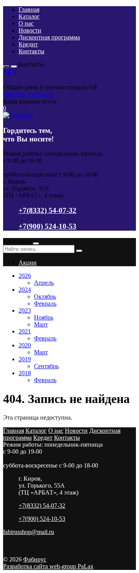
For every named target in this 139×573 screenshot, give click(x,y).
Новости (30, 30)
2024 (25, 289)
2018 (25, 373)
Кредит (28, 44)
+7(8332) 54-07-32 (47, 210)
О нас (26, 23)
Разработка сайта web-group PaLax (48, 566)
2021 (25, 331)
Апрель (44, 282)
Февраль (45, 303)
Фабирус (34, 559)
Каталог (29, 16)
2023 (25, 310)
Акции (28, 262)
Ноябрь (43, 317)
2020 (25, 345)
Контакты (31, 51)
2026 (25, 275)
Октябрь (45, 296)
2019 (25, 359)
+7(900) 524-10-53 (47, 226)
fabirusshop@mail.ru (28, 532)
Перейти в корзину (28, 94)
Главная (29, 9)
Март (41, 324)
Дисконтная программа (49, 37)
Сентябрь (46, 366)
